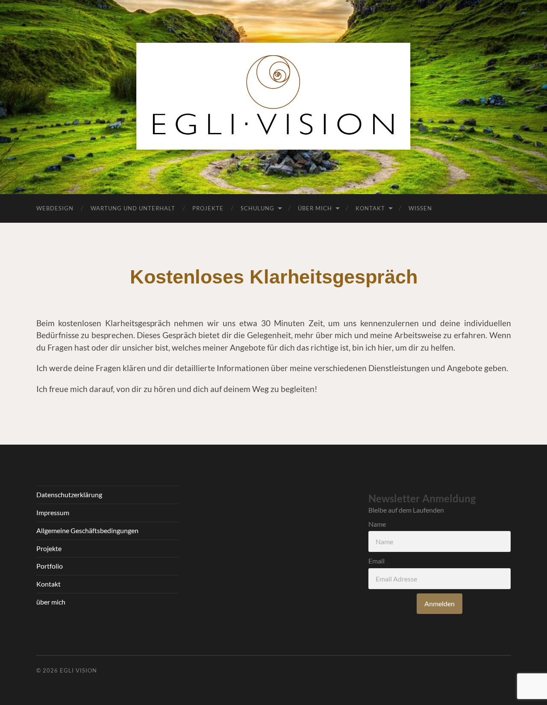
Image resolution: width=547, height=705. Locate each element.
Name (377, 524)
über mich (50, 602)
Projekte (208, 208)
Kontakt (370, 208)
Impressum (52, 512)
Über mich (315, 208)
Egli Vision (78, 670)
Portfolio (49, 566)
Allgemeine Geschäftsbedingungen (87, 530)
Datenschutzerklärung (69, 494)
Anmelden (439, 603)
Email (376, 561)
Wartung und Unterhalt (133, 208)
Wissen (420, 208)
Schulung (257, 208)
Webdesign (55, 208)
